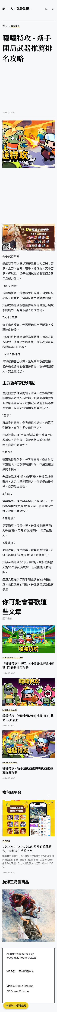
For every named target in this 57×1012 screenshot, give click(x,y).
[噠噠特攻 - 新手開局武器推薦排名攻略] (28, 144)
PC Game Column (17, 991)
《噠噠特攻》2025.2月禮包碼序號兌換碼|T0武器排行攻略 (28, 665)
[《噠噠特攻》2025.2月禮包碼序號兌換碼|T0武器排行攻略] (28, 639)
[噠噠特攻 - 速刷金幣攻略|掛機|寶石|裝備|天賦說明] (28, 692)
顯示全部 (7, 618)
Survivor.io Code (12, 657)
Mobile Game (9, 710)
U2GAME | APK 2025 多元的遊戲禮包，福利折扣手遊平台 (26, 848)
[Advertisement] (28, 89)
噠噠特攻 (15, 26)
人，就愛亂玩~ (20, 9)
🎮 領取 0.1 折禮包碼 (16, 1005)
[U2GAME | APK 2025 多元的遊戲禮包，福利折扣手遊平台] (28, 818)
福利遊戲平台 (26, 971)
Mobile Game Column (19, 986)
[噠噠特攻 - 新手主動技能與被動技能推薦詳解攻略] (28, 744)
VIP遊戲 (6, 840)
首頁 (4, 26)
